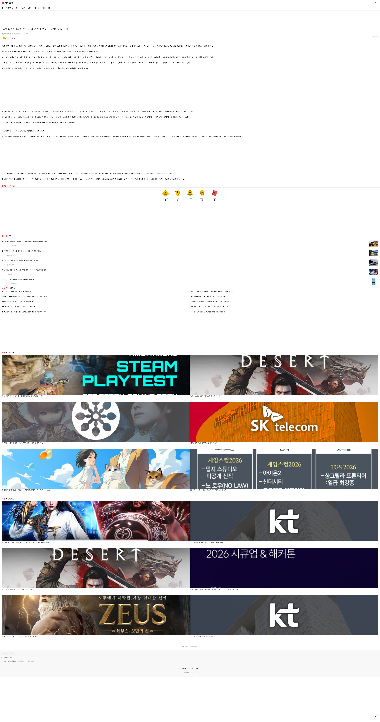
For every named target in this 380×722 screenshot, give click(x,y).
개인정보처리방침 (11, 661)
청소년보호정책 (21, 661)
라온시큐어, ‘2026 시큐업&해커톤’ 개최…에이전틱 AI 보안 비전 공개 (214, 589)
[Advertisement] (190, 17)
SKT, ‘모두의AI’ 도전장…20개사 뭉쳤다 (204, 443)
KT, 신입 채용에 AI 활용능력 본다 (202, 636)
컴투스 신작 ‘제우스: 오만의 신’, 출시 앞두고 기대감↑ (20, 636)
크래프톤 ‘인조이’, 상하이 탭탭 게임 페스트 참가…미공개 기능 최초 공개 (27, 490)
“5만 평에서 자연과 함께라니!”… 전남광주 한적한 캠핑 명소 (22, 251)
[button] (376, 717)
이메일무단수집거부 (31, 661)
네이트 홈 (185, 668)
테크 (43, 8)
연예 (23, 8)
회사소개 (3, 661)
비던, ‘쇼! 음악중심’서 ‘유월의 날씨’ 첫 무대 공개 (19, 279)
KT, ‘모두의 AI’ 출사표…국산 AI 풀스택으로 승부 (207, 542)
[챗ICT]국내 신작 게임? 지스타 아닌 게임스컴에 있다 (208, 490)
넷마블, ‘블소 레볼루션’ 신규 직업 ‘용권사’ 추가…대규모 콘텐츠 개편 (25, 270)
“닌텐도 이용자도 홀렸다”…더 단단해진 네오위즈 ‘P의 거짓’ (23, 443)
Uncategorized (7, 246)
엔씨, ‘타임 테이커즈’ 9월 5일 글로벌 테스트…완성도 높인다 (22, 396)
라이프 (36, 8)
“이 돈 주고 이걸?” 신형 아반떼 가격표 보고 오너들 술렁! (21, 260)
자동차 (6, 265)
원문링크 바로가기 (8, 186)
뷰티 (17, 8)
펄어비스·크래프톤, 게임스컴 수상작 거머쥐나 (206, 396)
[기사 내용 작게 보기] (373, 39)
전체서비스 (194, 668)
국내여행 (6, 255)
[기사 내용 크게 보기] (376, 38)
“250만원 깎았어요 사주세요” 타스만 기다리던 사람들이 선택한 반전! (25, 241)
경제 (29, 8)
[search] (376, 2)
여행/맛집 (9, 8)
